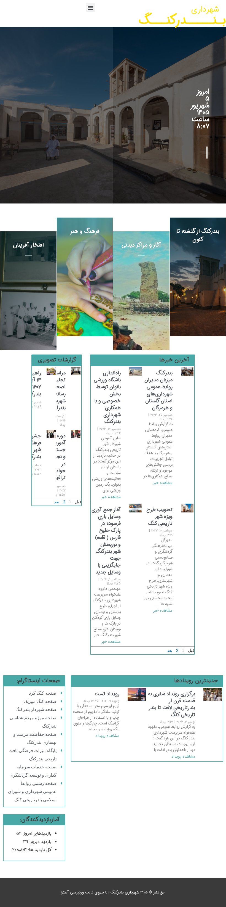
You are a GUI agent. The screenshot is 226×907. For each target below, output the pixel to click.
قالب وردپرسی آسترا (77, 892)
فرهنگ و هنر (84, 231)
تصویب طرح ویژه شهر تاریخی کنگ (159, 516)
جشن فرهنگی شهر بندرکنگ (33, 446)
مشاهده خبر (163, 483)
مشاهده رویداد (183, 756)
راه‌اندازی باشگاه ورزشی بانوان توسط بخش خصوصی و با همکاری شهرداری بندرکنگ (107, 397)
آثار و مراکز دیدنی (141, 245)
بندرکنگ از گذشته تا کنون (197, 235)
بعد (169, 650)
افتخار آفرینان (28, 245)
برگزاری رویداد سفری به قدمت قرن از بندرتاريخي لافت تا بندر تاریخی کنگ (171, 704)
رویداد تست (107, 694)
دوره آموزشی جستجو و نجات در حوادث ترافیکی (58, 457)
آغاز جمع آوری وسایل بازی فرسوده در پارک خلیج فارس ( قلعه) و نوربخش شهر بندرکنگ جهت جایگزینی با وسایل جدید (106, 541)
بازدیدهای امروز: (36, 833)
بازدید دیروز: (40, 841)
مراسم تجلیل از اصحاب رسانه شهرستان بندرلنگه (56, 390)
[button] (90, 7)
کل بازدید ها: (39, 849)
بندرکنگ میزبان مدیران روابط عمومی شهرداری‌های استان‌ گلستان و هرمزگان (158, 390)
